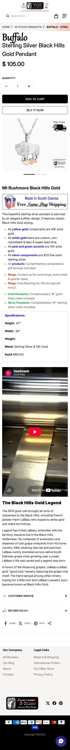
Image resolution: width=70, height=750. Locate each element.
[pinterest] (61, 703)
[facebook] (54, 703)
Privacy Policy (43, 674)
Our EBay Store (44, 668)
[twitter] (48, 703)
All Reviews (10, 657)
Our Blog (9, 663)
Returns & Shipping (46, 657)
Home (6, 26)
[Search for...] (7, 15)
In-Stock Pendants (28, 26)
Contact (8, 674)
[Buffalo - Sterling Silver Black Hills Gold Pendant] (29, 174)
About (7, 668)
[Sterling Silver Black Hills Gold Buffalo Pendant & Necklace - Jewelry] (38, 174)
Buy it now (35, 110)
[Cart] (56, 16)
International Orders (47, 663)
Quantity (8, 78)
